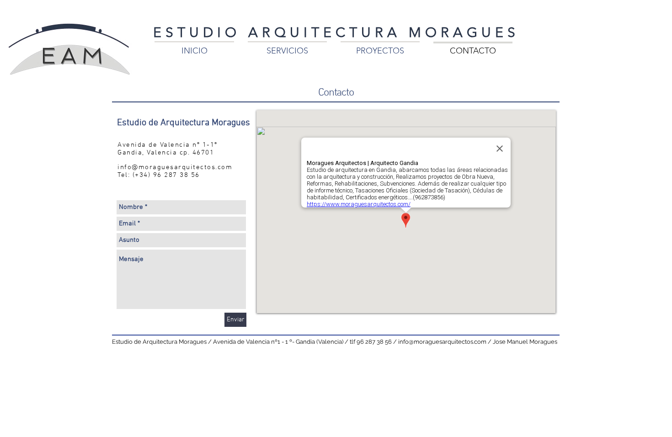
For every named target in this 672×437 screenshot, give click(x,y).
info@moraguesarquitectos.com (174, 167)
